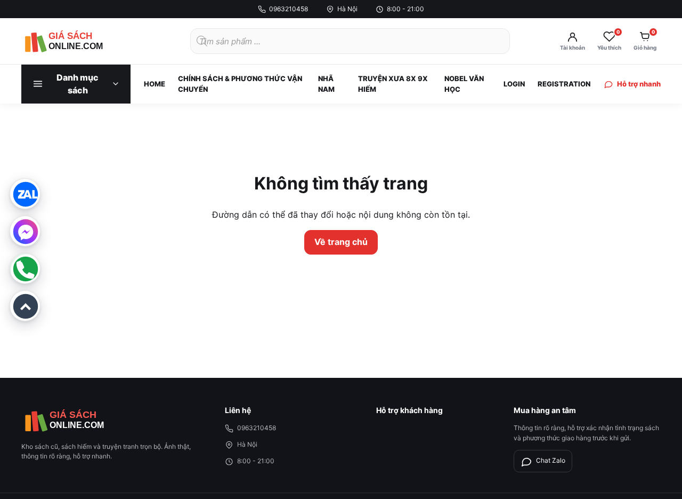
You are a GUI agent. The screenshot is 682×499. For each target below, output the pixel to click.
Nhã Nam (326, 83)
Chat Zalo (550, 460)
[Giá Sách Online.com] (80, 41)
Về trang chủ (341, 241)
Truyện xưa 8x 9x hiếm (393, 83)
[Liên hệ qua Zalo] (25, 193)
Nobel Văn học (464, 83)
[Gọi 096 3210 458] (25, 268)
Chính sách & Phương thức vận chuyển (240, 83)
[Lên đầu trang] (25, 305)
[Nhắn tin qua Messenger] (25, 231)
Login (514, 84)
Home (154, 84)
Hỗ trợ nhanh (639, 84)
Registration (564, 84)
